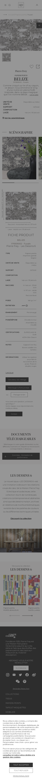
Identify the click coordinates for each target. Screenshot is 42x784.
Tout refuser (21, 770)
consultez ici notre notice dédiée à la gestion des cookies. (19, 756)
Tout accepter (21, 765)
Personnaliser (21, 776)
